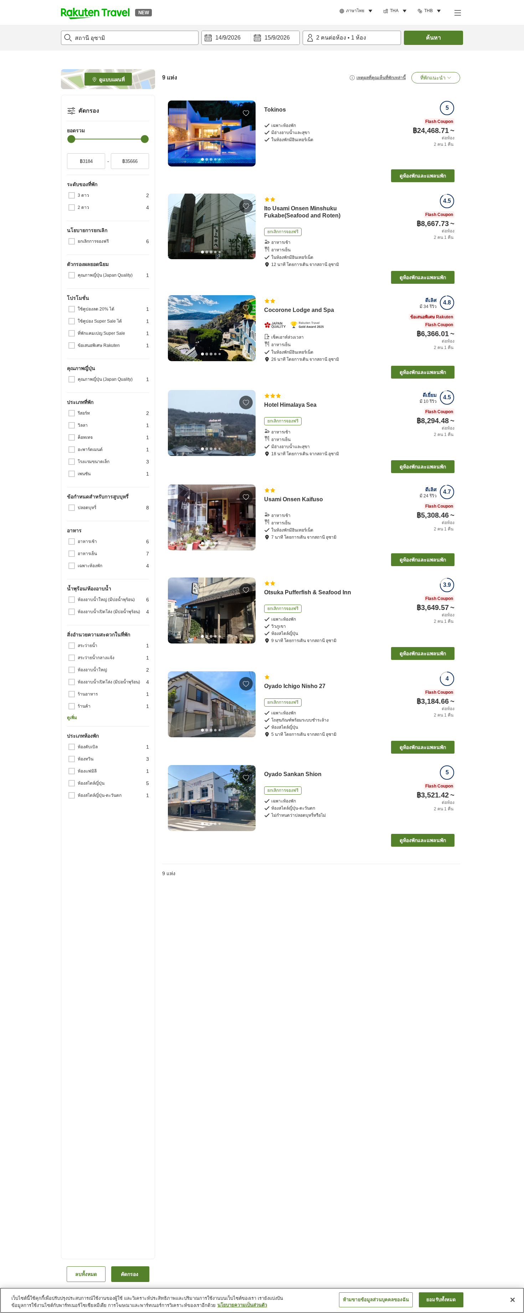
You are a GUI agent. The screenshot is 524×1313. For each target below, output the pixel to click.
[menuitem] (357, 11)
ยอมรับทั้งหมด (441, 1299)
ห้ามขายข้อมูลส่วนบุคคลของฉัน (376, 1299)
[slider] (71, 139)
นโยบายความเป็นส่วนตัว (242, 1305)
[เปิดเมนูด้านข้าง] (457, 12)
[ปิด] (512, 1300)
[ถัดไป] (248, 133)
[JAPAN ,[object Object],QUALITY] (277, 325)
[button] (95, 12)
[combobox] (130, 38)
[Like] (246, 113)
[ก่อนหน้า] (176, 133)
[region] (262, 1300)
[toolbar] (250, 38)
